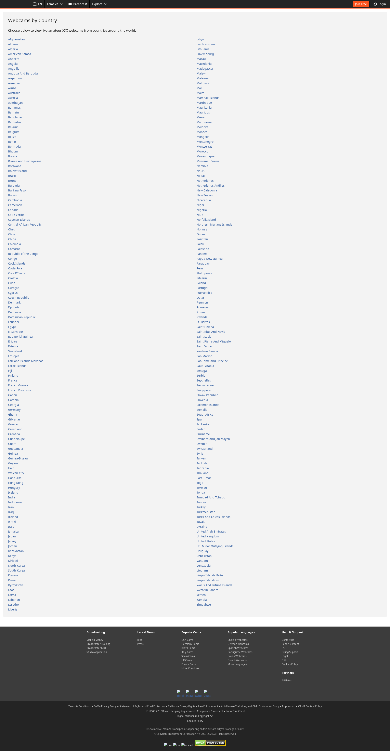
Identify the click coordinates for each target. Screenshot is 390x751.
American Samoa (19, 54)
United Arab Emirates (211, 531)
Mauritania (204, 107)
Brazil (12, 176)
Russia (201, 312)
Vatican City (16, 473)
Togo (200, 483)
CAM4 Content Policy (310, 706)
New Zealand (205, 195)
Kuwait (12, 580)
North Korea (16, 565)
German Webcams (238, 644)
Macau (201, 59)
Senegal (202, 371)
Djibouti (13, 307)
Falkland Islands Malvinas (25, 361)
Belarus (13, 127)
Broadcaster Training (98, 644)
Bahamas (14, 107)
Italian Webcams (237, 656)
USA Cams (187, 640)
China (12, 239)
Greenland (15, 429)
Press (140, 644)
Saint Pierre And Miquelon (215, 341)
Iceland (13, 492)
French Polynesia (19, 390)
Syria (200, 453)
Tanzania (203, 468)
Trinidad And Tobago (211, 497)
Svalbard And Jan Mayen (213, 439)
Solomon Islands (208, 405)
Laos (11, 590)
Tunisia (201, 502)
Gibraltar (14, 419)
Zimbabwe (204, 604)
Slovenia (202, 400)
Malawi (201, 73)
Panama (202, 254)
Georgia (13, 405)
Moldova (202, 127)
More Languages (237, 664)
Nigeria (202, 210)
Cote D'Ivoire (16, 273)
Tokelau (202, 488)
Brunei (12, 181)
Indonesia (15, 502)
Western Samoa (207, 351)
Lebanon (14, 600)
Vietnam (202, 570)
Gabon (12, 395)
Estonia (13, 346)
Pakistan (202, 239)
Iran (11, 507)
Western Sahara (207, 590)
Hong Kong (15, 483)
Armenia (14, 83)
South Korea (16, 570)
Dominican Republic (22, 317)
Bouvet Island (17, 171)
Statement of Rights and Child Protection (142, 706)
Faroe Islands (17, 366)
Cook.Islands (16, 263)
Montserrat (204, 146)
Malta (200, 93)
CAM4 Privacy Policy (105, 706)
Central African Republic (24, 224)
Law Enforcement (208, 706)
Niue (200, 215)
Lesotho (13, 604)
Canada (13, 210)
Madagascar (205, 68)
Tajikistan (203, 463)
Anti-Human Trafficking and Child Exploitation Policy (250, 706)
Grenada (14, 434)
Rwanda (202, 317)
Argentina (15, 78)
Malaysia (203, 78)
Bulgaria (14, 185)
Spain (200, 419)
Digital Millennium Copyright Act (195, 716)
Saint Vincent (205, 346)
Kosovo (13, 575)
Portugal (202, 288)
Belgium (14, 132)
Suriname (203, 434)
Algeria (13, 49)
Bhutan (13, 151)
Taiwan (201, 458)
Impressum (288, 706)
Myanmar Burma (208, 161)
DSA (284, 660)
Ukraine (202, 526)
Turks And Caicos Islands (214, 517)
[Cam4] (15, 4)
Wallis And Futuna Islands (214, 585)
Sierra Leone (205, 385)
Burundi (13, 195)
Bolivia (12, 156)
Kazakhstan (16, 551)
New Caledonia (207, 190)
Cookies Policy (290, 664)
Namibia (202, 166)
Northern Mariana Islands (214, 224)
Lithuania (203, 49)
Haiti (11, 468)
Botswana (14, 166)
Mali (200, 88)
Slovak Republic (207, 395)
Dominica (14, 312)
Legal (285, 656)
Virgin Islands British (211, 575)
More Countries (190, 668)
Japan (12, 536)
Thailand (203, 473)
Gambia (13, 400)
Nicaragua (204, 200)
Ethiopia (13, 356)
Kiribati (13, 561)
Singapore (204, 390)
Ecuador (13, 322)
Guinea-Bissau (18, 458)
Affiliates (287, 680)
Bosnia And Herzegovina (24, 161)
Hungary (14, 488)
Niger (200, 205)
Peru (200, 268)
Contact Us (288, 640)
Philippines (204, 273)
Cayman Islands (19, 220)
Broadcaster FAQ (96, 648)
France (12, 380)
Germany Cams (190, 644)
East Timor (204, 478)
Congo (12, 258)
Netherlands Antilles (211, 185)
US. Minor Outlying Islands (215, 546)
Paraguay (203, 263)
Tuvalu (201, 522)
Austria (13, 98)
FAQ (284, 648)
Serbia (201, 375)
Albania (13, 44)
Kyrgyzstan (15, 585)
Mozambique (205, 156)
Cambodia (15, 200)
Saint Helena (205, 327)
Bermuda (14, 146)
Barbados (14, 122)
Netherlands (205, 181)
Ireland (13, 517)
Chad (11, 229)
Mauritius (203, 112)
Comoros (14, 249)
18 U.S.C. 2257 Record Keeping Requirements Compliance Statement (184, 711)
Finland (13, 375)
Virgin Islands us (208, 580)
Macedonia (204, 64)
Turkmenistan (206, 512)
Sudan (201, 429)
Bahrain (13, 112)
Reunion (202, 302)
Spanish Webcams (238, 648)
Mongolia (203, 137)
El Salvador (15, 332)
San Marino (204, 356)
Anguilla (14, 68)
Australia (14, 93)
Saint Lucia (204, 336)
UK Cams (186, 660)
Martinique (204, 103)
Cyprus (13, 293)
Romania (203, 307)
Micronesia (204, 122)
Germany (14, 410)
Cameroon (15, 205)
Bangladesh (16, 117)
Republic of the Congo (23, 254)
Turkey (201, 507)
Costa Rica (15, 268)
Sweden (202, 444)
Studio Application (97, 652)
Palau (200, 244)
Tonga (201, 492)
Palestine (203, 249)
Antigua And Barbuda (23, 73)
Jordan (12, 546)
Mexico (201, 117)
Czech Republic (18, 297)
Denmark (14, 302)
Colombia (14, 244)
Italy (11, 526)
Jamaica (13, 531)
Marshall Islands (208, 98)
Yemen (201, 595)
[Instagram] (189, 693)
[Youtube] (207, 693)
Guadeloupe (16, 439)
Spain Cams (188, 656)
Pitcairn (202, 278)
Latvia (12, 595)
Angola (13, 64)
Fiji (10, 371)
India (11, 497)
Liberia (12, 609)
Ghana (12, 414)
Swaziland (15, 351)
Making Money (95, 640)
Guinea (13, 453)
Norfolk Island (206, 220)
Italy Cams (187, 652)
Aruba (12, 88)
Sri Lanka (203, 424)
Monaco (202, 132)
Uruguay (202, 551)
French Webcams (237, 660)
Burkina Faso (17, 190)
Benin (12, 142)
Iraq (11, 512)
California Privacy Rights (181, 706)
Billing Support (290, 652)
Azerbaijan (15, 103)
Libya (200, 39)
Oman (201, 234)
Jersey (12, 541)
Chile (11, 234)
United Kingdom (208, 536)
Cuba (11, 283)
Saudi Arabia (205, 366)
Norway (202, 229)
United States (206, 541)
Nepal (201, 176)
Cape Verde (16, 215)
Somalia (202, 410)
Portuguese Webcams (240, 652)
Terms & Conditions (79, 706)
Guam (12, 444)
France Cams (188, 664)
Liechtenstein (206, 44)
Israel (12, 522)
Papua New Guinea (210, 258)
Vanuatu (202, 561)
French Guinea (18, 385)
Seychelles (204, 380)
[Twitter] (198, 693)
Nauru (201, 171)
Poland (201, 283)
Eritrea (12, 341)
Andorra (13, 59)
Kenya (12, 556)
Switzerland (205, 449)
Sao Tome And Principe (212, 361)
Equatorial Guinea (20, 336)
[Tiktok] (180, 693)
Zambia (202, 600)
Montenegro (205, 142)
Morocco (202, 151)
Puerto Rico (204, 293)
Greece (13, 424)
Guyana (13, 463)
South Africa (205, 414)
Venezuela (204, 565)
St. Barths (203, 322)
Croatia (13, 278)
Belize (12, 137)
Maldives (203, 83)
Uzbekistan (204, 556)
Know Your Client (235, 711)
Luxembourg (205, 54)
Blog (139, 640)
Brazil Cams (188, 648)
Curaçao (13, 288)
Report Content (290, 644)
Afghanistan (16, 39)
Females (52, 4)
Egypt (12, 327)
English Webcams (238, 640)
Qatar (200, 297)
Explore (97, 4)
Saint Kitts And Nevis (211, 332)
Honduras (15, 478)
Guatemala (15, 449)
